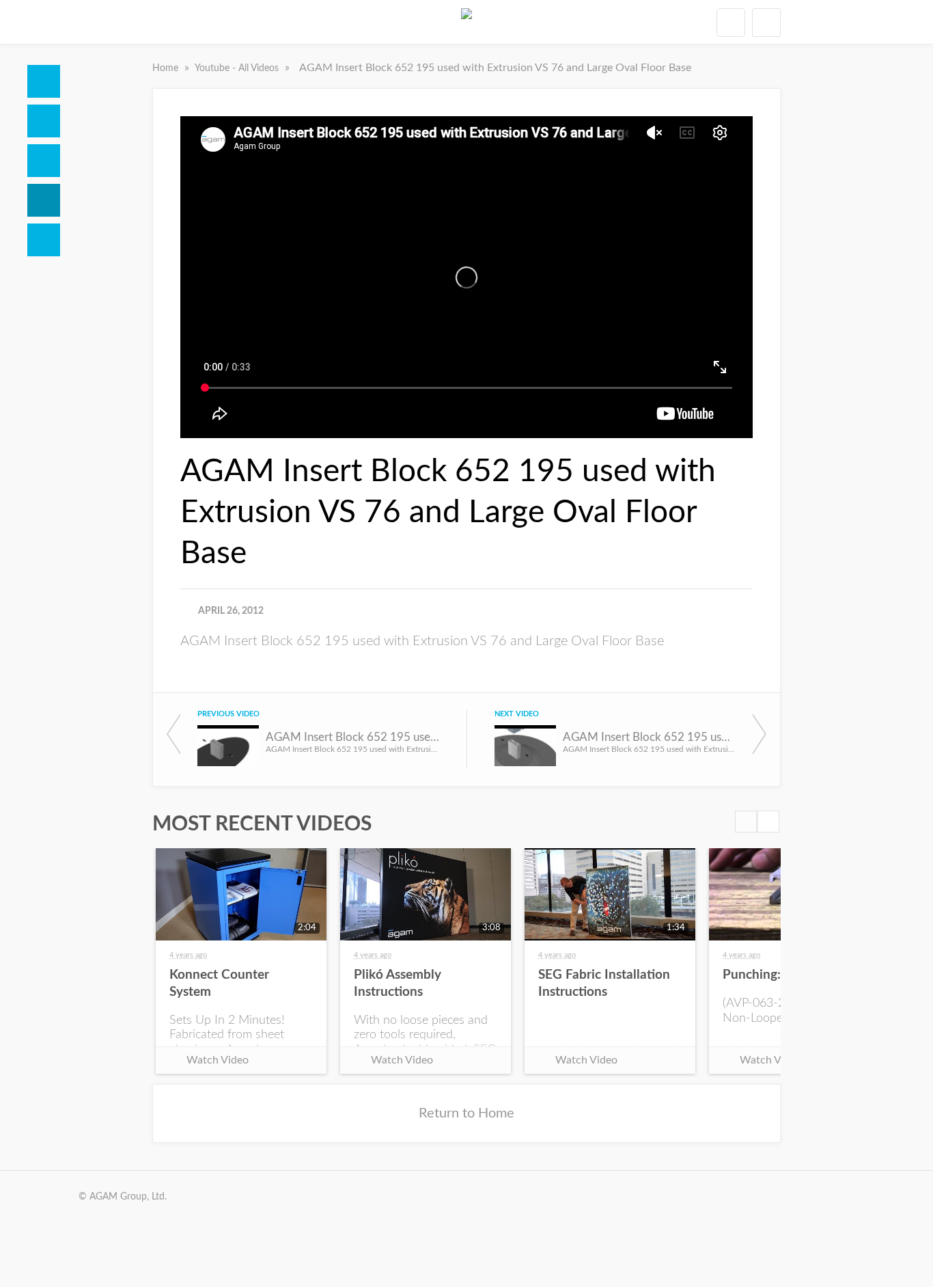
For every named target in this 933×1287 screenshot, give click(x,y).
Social (43, 160)
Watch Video (217, 1060)
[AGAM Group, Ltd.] (466, 22)
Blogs (43, 239)
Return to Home (466, 1113)
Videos (43, 200)
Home (43, 81)
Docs (43, 121)
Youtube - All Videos (238, 68)
